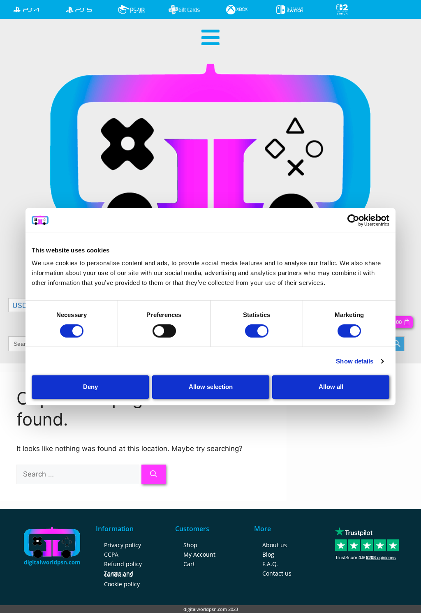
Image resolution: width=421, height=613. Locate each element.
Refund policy (123, 564)
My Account (199, 554)
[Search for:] (78, 474)
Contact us (276, 573)
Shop (190, 545)
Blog (268, 554)
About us (274, 545)
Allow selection (211, 386)
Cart (189, 564)
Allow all (331, 386)
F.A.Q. (270, 564)
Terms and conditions (119, 573)
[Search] (153, 474)
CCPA (111, 554)
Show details (354, 361)
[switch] (164, 331)
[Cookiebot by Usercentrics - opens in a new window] (353, 220)
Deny (90, 386)
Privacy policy (122, 545)
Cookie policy (122, 584)
